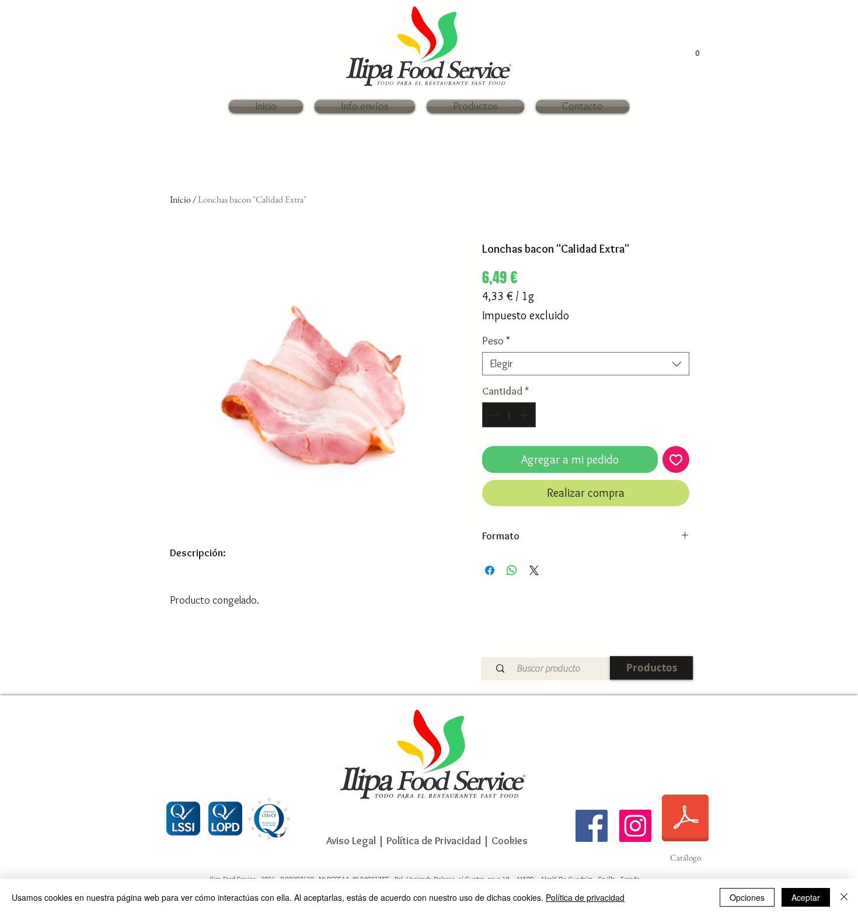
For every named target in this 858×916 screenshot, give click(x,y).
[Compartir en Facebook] (490, 570)
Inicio (180, 199)
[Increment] (525, 415)
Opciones (747, 897)
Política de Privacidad (432, 840)
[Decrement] (493, 415)
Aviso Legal (351, 840)
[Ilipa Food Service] (592, 826)
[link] (691, 53)
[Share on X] (534, 570)
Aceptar (805, 897)
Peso (496, 341)
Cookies (509, 840)
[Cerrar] (844, 897)
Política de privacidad (585, 897)
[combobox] (585, 363)
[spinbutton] (509, 415)
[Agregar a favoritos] (675, 459)
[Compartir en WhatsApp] (512, 570)
